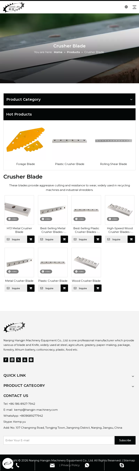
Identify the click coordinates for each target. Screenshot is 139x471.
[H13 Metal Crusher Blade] (19, 209)
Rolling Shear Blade (113, 164)
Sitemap (129, 460)
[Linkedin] (12, 359)
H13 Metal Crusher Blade (19, 230)
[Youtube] (24, 359)
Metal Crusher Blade (19, 280)
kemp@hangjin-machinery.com (36, 409)
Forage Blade (25, 164)
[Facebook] (5, 359)
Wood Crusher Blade (86, 280)
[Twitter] (18, 359)
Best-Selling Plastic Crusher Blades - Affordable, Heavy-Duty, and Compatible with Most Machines (86, 230)
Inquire (16, 239)
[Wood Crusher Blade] (86, 262)
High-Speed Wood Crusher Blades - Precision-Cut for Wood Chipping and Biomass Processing (120, 230)
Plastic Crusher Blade (69, 164)
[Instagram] (31, 359)
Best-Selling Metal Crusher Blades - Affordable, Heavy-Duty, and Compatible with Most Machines (53, 230)
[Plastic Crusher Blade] (52, 262)
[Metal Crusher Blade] (19, 262)
